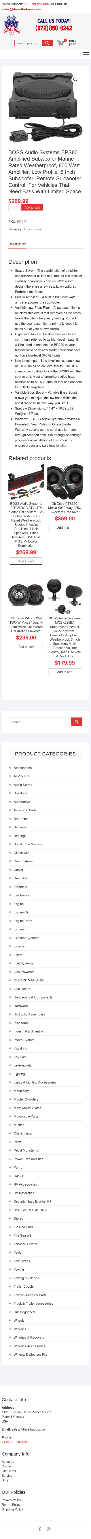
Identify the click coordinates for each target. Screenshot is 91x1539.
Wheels (19, 1320)
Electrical (20, 886)
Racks (18, 1175)
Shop (5, 1480)
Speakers (21, 793)
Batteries (20, 827)
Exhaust (20, 929)
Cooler (18, 869)
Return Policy (11, 1504)
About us (8, 1461)
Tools (17, 1252)
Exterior (19, 946)
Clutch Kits (21, 852)
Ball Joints (21, 818)
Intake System (24, 1039)
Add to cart (32, 207)
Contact (7, 1466)
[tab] (17, 244)
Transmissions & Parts (30, 1294)
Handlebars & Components (33, 997)
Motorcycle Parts (26, 1116)
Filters (18, 954)
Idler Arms (21, 1022)
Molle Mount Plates (27, 1107)
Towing (19, 1269)
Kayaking (20, 1048)
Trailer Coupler (24, 1286)
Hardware (21, 1005)
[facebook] (40, 1529)
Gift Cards (9, 1471)
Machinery (21, 1090)
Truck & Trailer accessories (33, 1303)
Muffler (19, 1124)
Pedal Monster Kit (26, 1150)
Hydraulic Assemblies (29, 1014)
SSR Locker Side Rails (30, 1209)
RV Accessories (25, 1184)
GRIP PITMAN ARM (29, 980)
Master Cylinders (26, 1099)
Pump (18, 1167)
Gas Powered (24, 971)
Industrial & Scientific (29, 1031)
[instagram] (49, 1529)
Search (47, 43)
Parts (17, 1141)
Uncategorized (24, 1311)
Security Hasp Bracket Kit (32, 1201)
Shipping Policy (12, 1509)
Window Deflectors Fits (30, 1354)
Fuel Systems (24, 963)
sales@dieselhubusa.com (21, 9)
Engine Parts (23, 920)
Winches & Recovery (29, 1337)
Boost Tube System (28, 844)
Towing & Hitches (26, 1277)
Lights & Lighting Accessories (35, 1082)
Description (17, 243)
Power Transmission (28, 1158)
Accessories (23, 767)
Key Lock (20, 1056)
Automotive (22, 801)
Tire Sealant (22, 1235)
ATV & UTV (22, 776)
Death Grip (21, 878)
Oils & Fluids (23, 1133)
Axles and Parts (25, 810)
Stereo (18, 1218)
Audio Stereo (32, 229)
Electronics (22, 895)
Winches (20, 1328)
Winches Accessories (29, 1346)
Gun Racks (22, 988)
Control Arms (23, 861)
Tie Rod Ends (23, 1226)
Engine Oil (21, 912)
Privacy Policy (11, 1500)
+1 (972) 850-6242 (37, 3)
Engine (19, 903)
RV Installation (24, 1192)
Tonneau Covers (26, 1243)
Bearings (20, 835)
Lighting (19, 1073)
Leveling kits (23, 1065)
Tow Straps (22, 1260)
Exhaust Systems (27, 937)
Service (7, 1475)
